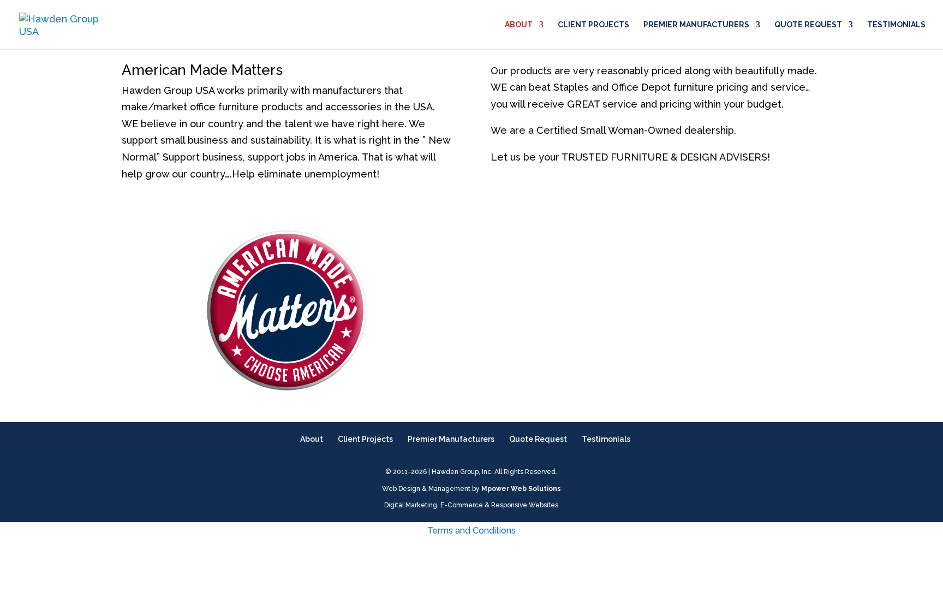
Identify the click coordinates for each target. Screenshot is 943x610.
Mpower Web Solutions (521, 489)
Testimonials (896, 25)
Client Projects (593, 25)
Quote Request (808, 25)
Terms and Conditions (471, 530)
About (519, 25)
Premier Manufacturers (696, 25)
